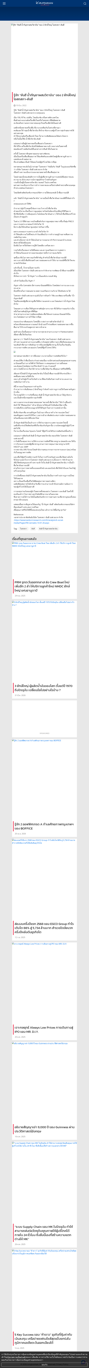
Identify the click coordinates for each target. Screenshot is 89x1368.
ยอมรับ (44, 1364)
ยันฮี (33, 529)
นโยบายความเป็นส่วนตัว (16, 1357)
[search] (85, 3)
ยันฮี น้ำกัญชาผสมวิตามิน (48, 529)
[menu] (4, 3)
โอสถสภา (23, 529)
